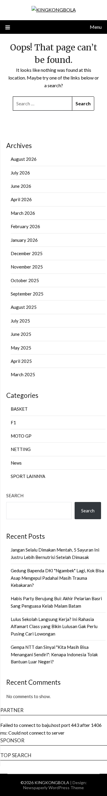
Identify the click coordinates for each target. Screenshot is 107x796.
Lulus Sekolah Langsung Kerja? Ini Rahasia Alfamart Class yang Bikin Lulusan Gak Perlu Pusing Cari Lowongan (54, 626)
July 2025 (20, 320)
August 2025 (24, 307)
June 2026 (21, 186)
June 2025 (21, 334)
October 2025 (25, 280)
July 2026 (20, 172)
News (16, 462)
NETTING (21, 449)
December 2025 (27, 253)
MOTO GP (21, 435)
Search (14, 495)
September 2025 (27, 293)
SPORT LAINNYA (28, 476)
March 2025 (23, 374)
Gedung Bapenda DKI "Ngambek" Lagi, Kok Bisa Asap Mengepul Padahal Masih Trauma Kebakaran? (57, 578)
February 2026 (25, 226)
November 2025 (27, 266)
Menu (96, 27)
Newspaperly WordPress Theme (53, 787)
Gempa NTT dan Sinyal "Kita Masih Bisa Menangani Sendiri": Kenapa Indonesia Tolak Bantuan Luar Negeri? (54, 654)
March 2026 (23, 213)
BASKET (19, 408)
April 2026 (21, 199)
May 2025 (21, 347)
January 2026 (24, 240)
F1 (13, 422)
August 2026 (24, 159)
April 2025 (21, 361)
